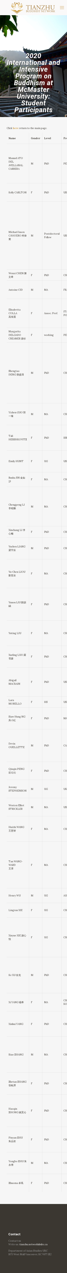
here (16, 128)
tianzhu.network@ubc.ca (33, 1244)
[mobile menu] (62, 7)
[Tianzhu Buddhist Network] (33, 7)
